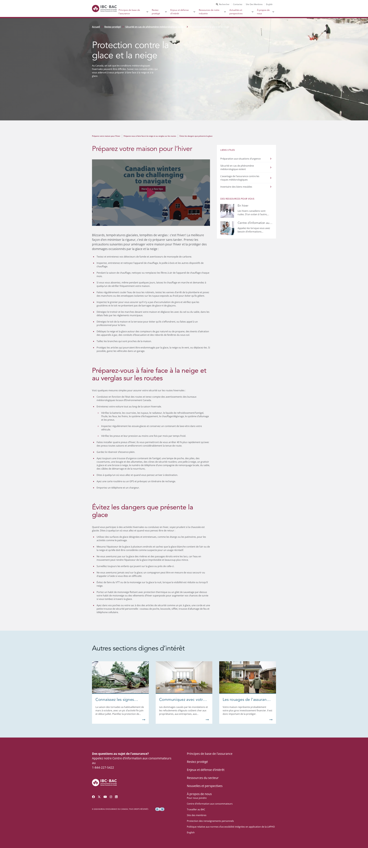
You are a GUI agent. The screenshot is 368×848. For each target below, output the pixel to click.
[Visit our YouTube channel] (105, 796)
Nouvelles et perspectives (205, 786)
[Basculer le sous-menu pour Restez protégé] (166, 11)
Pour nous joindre (197, 798)
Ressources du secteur (203, 778)
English (269, 4)
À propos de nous (263, 12)
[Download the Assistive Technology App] (159, 809)
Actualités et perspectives (236, 12)
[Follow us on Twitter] (99, 796)
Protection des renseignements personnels (210, 821)
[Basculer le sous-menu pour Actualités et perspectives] (253, 11)
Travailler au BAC (196, 809)
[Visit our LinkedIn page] (116, 796)
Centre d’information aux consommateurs (210, 803)
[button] (151, 192)
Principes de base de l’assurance (129, 12)
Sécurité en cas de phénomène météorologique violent (155, 26)
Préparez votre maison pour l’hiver (106, 136)
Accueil (96, 26)
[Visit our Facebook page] (93, 796)
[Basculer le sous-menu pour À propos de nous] (273, 11)
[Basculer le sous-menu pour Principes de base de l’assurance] (147, 11)
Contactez (237, 4)
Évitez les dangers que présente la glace (196, 136)
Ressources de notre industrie (209, 12)
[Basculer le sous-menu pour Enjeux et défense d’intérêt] (194, 11)
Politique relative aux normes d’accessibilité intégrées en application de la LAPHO (231, 826)
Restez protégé (156, 12)
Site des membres (254, 4)
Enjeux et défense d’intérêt (179, 12)
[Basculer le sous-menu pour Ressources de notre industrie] (225, 11)
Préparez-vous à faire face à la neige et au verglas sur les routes (150, 136)
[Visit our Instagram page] (111, 796)
